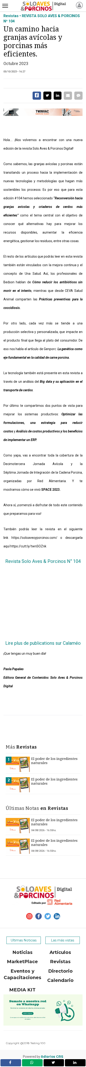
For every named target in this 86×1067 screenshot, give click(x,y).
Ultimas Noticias (23, 940)
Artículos (60, 952)
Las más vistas (62, 940)
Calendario (60, 980)
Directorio (60, 971)
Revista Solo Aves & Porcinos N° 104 (43, 561)
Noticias (22, 952)
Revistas (60, 961)
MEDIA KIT (22, 990)
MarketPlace (22, 961)
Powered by (43, 1056)
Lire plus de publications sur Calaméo (43, 643)
